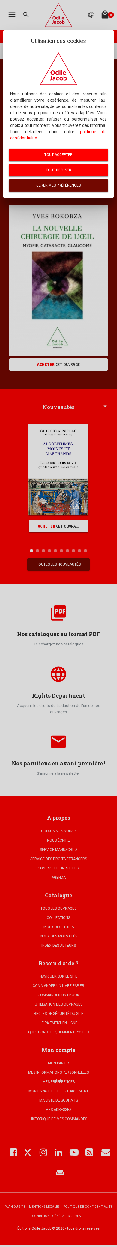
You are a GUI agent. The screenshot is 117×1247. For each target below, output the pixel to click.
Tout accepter (58, 155)
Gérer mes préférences (58, 185)
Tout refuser (58, 170)
